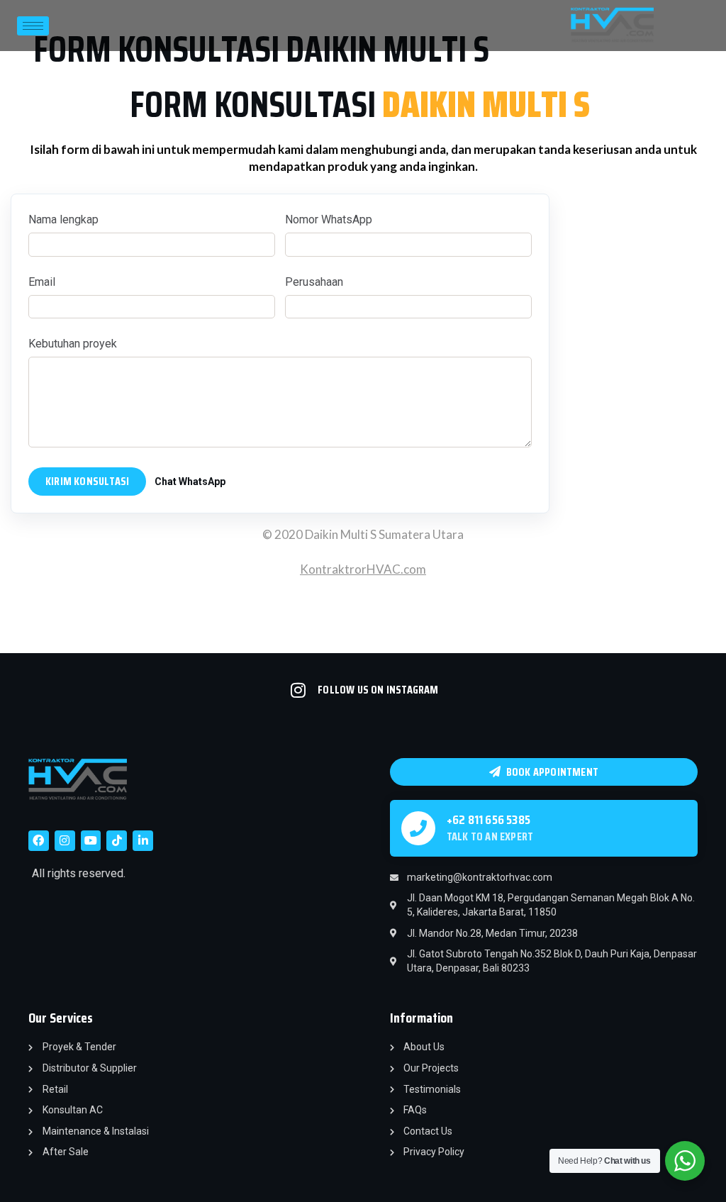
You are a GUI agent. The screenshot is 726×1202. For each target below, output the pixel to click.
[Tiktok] (116, 840)
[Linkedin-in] (143, 840)
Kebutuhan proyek (72, 343)
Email (41, 282)
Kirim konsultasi (87, 481)
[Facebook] (38, 840)
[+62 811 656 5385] (418, 828)
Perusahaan (314, 282)
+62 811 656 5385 (488, 820)
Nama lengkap (63, 219)
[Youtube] (91, 840)
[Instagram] (65, 840)
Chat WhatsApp (190, 481)
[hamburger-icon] (33, 25)
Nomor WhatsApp (328, 219)
